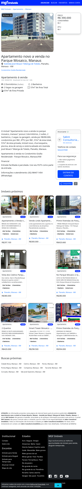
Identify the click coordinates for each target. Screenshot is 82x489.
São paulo (32, 476)
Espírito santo (39, 447)
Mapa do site (7, 468)
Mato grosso (41, 450)
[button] (5, 35)
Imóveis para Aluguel (10, 456)
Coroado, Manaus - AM (9, 372)
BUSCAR (54, 3)
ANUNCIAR (45, 3)
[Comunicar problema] (76, 183)
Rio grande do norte (29, 466)
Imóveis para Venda (9, 453)
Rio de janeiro (27, 463)
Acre (24, 441)
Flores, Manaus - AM (49, 364)
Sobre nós (6, 444)
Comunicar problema (68, 424)
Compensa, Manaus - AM (33, 368)
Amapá (35, 441)
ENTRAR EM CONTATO (68, 174)
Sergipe (25, 476)
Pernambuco (33, 460)
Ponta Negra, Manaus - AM (11, 368)
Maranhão (31, 450)
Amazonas (26, 444)
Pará (34, 457)
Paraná (25, 460)
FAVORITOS (63, 3)
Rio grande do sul (28, 469)
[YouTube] (66, 476)
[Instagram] (55, 476)
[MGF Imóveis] (9, 3)
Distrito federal (28, 447)
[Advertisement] (27, 111)
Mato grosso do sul (29, 453)
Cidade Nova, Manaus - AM (11, 364)
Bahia (33, 444)
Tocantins (40, 476)
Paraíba (40, 457)
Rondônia (40, 469)
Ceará (38, 444)
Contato (5, 441)
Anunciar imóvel (8, 465)
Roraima (25, 473)
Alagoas (29, 441)
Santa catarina (34, 473)
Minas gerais (27, 457)
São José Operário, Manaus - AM (33, 372)
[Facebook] (50, 476)
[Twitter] (61, 476)
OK (58, 485)
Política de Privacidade (37, 484)
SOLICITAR (63, 150)
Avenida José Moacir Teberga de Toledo (22, 63)
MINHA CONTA (74, 3)
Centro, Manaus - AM (32, 364)
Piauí (41, 460)
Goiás (24, 450)
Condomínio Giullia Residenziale (13, 70)
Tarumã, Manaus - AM (53, 368)
